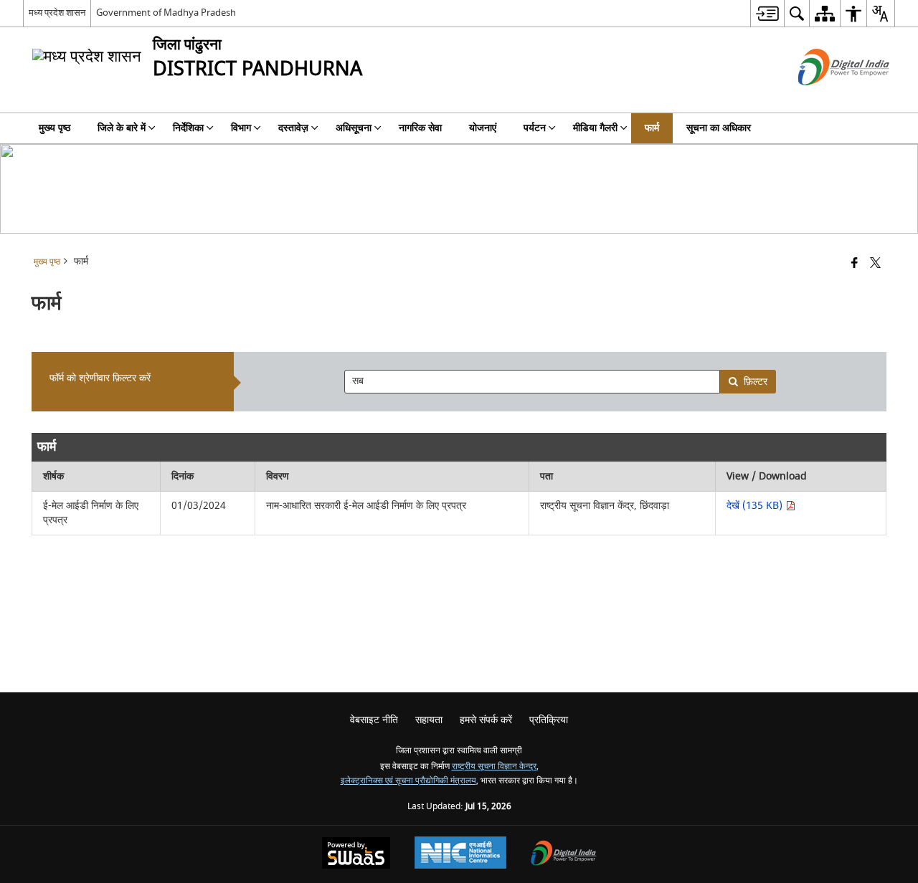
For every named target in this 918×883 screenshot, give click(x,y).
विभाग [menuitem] (241, 127)
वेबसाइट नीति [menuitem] (374, 719)
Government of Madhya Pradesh (166, 12)
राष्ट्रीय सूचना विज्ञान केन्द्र (494, 766)
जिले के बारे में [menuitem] (122, 127)
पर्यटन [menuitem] (535, 127)
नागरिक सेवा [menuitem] (420, 127)
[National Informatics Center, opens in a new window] (460, 854)
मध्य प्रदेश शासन (57, 12)
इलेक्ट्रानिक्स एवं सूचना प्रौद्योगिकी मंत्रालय (408, 781)
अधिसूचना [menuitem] (354, 127)
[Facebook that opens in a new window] (854, 264)
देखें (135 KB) (756, 505)
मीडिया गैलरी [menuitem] (595, 127)
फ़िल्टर (755, 381)
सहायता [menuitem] (429, 719)
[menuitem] (767, 13)
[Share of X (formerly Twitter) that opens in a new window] (875, 264)
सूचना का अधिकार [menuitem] (718, 127)
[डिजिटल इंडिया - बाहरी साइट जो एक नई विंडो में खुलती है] (826, 97)
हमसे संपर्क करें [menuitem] (486, 719)
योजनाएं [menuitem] (482, 127)
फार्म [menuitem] (652, 127)
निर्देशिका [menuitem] (188, 127)
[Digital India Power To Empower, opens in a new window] (563, 854)
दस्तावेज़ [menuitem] (293, 127)
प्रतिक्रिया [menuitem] (548, 719)
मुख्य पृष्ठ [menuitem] (54, 127)
